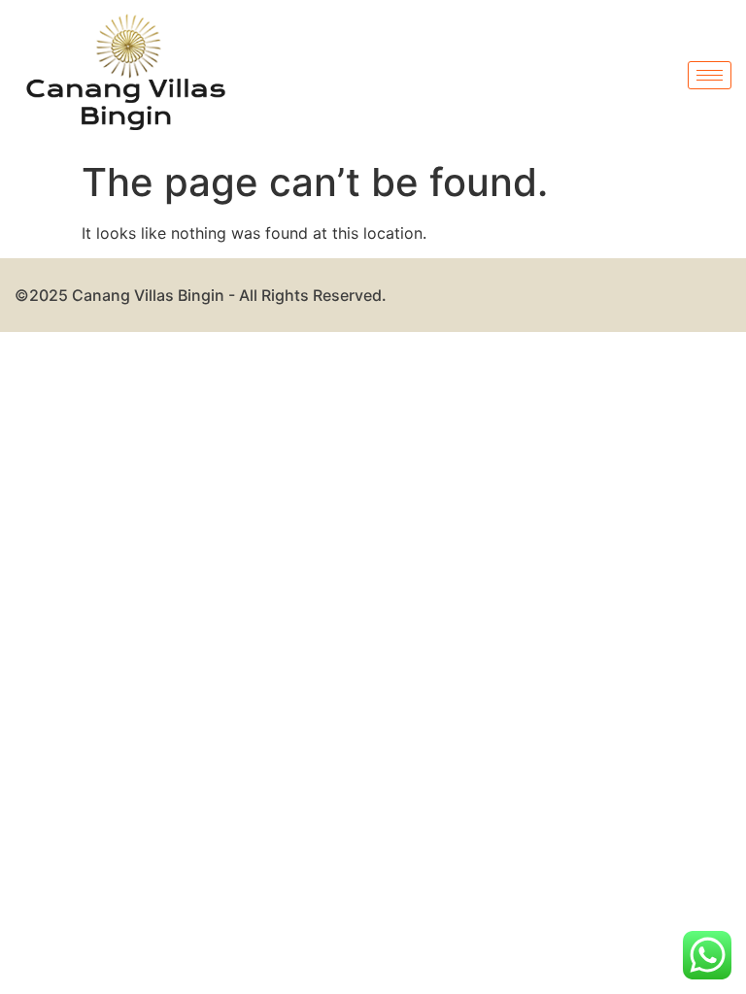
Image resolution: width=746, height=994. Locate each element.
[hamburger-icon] (709, 75)
